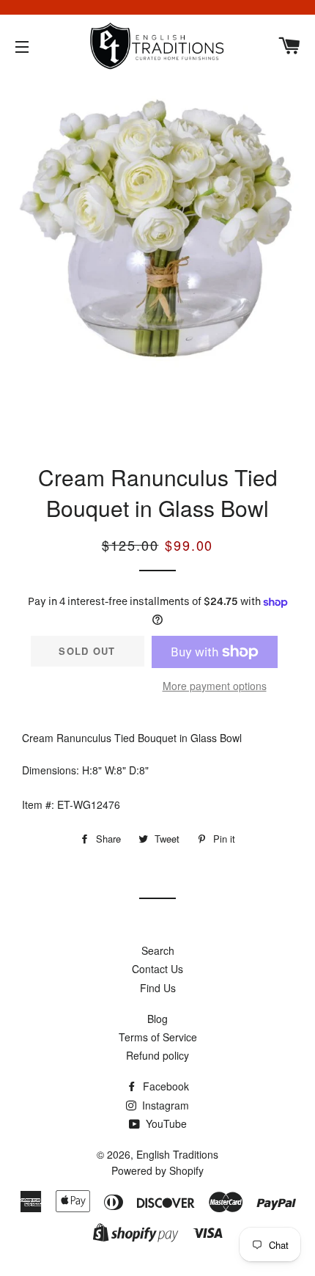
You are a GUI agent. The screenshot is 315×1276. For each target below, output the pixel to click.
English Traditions (177, 1154)
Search (157, 950)
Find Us (158, 987)
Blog (157, 1018)
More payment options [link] (215, 685)
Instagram (164, 1105)
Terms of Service (158, 1037)
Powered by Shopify (157, 1170)
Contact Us (157, 968)
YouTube (165, 1123)
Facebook (164, 1086)
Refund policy (157, 1055)
